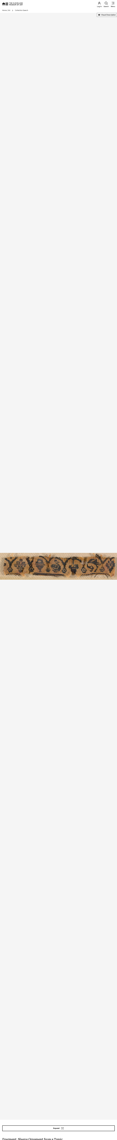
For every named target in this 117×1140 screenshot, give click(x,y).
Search (106, 6)
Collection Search (21, 10)
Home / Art (6, 10)
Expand (56, 1128)
